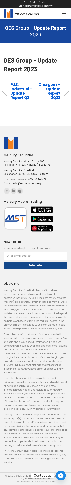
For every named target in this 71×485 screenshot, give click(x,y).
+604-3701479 (37, 2)
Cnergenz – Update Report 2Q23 (49, 91)
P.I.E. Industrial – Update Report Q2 (22, 91)
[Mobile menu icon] (63, 13)
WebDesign (43, 478)
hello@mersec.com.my (38, 6)
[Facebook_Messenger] (61, 475)
